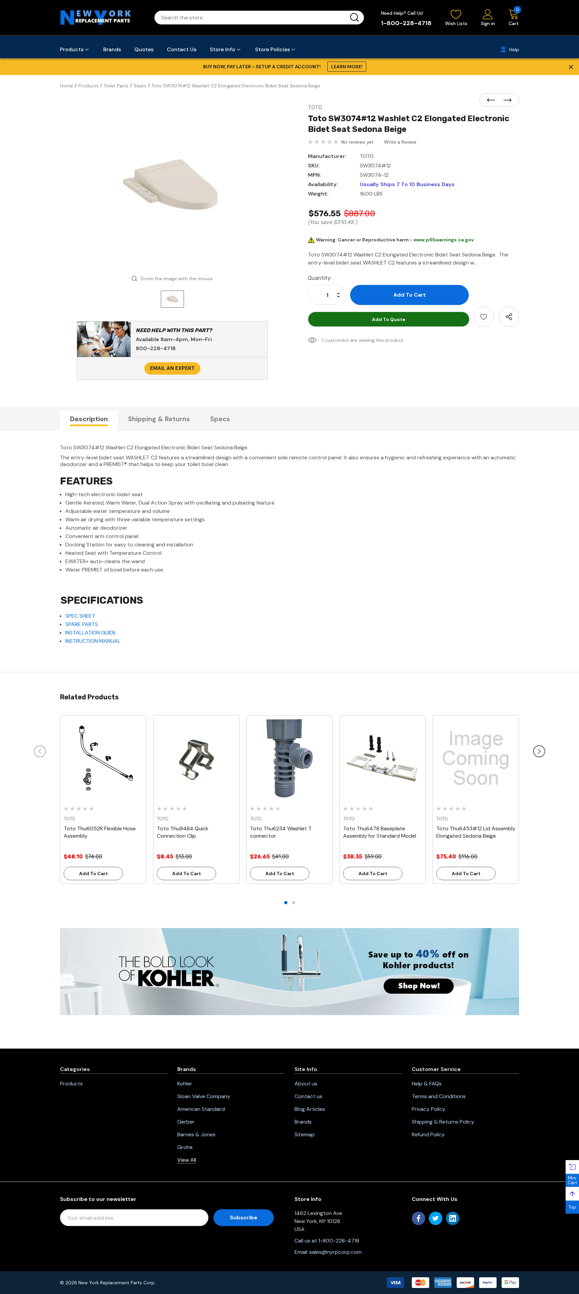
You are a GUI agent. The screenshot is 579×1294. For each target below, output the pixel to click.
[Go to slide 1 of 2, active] (285, 902)
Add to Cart (93, 873)
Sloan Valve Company (203, 1096)
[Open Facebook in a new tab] (418, 1218)
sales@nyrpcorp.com (335, 1251)
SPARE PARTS (81, 624)
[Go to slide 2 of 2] (293, 902)
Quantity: (320, 278)
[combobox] (251, 17)
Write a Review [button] (400, 142)
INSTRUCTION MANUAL (92, 640)
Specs (220, 418)
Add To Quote (388, 319)
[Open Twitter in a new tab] (435, 1218)
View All (186, 1159)
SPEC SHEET (80, 615)
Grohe (185, 1147)
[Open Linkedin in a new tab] (452, 1218)
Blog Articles (310, 1109)
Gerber (186, 1121)
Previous (40, 751)
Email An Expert (172, 368)
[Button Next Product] (505, 100)
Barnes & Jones (196, 1134)
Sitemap (305, 1134)
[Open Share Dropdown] (509, 317)
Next (539, 751)
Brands (303, 1121)
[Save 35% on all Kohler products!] (289, 971)
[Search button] (354, 17)
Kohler (184, 1083)
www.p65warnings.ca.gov (443, 240)
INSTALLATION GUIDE (90, 632)
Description (89, 418)
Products (71, 1083)
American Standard (201, 1109)
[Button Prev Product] (493, 100)
